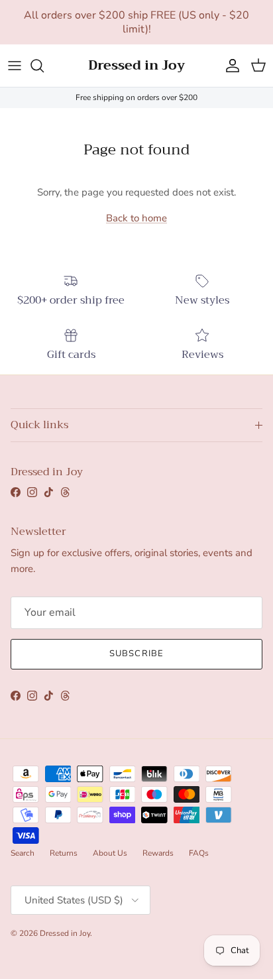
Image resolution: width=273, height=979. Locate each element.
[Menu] (14, 65)
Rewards (158, 853)
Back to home (136, 218)
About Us (110, 853)
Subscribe (136, 654)
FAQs (199, 853)
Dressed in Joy (65, 933)
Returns (64, 853)
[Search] (43, 65)
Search (22, 853)
